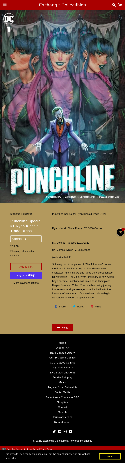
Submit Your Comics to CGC (62, 397)
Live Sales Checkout (62, 372)
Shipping (15, 251)
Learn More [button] (11, 458)
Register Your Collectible (63, 387)
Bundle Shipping (63, 377)
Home (62, 343)
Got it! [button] (110, 456)
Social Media (62, 392)
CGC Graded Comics (62, 362)
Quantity (17, 238)
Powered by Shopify (81, 440)
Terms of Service (63, 417)
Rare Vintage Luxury (62, 352)
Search (62, 412)
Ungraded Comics (62, 367)
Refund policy (62, 422)
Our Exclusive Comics (62, 357)
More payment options (26, 282)
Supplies (62, 402)
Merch (62, 382)
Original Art (62, 348)
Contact (62, 407)
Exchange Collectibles (62, 5)
